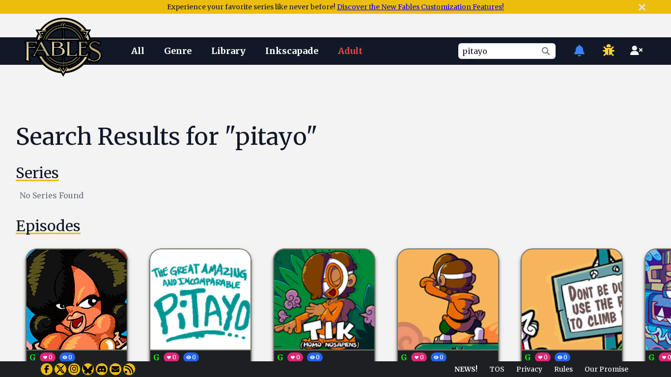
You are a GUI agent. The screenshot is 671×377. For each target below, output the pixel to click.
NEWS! (465, 369)
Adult (350, 50)
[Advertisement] (343, 95)
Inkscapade (291, 50)
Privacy (529, 369)
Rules (563, 369)
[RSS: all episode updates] (129, 369)
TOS (497, 369)
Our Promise (606, 369)
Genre (178, 50)
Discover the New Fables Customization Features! (420, 6)
